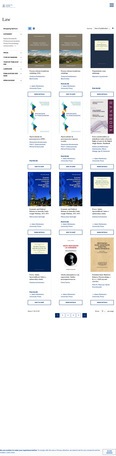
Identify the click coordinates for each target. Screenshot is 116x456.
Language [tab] (7, 69)
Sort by (89, 28)
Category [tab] (7, 34)
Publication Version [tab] (10, 75)
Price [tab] (5, 53)
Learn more (10, 453)
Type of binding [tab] (10, 57)
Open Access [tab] (8, 80)
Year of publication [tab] (11, 63)
